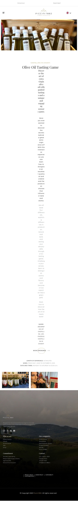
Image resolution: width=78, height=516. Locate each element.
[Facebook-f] (7, 431)
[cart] (65, 510)
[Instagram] (4, 431)
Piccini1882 (38, 493)
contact (39, 512)
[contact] (39, 510)
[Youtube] (14, 431)
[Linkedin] (11, 431)
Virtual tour (21, 3)
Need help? (57, 3)
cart (64, 512)
